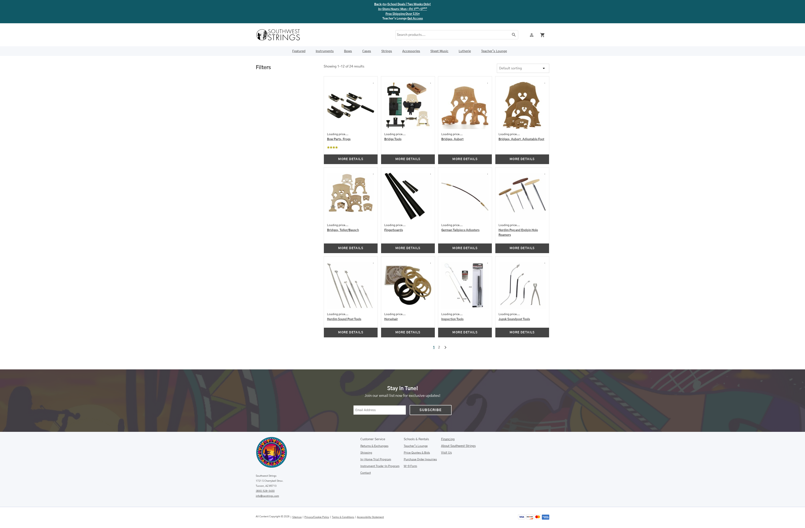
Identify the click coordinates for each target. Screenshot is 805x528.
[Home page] (281, 34)
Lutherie (465, 51)
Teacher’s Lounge (494, 51)
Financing (448, 439)
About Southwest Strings (458, 446)
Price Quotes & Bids (417, 452)
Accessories (411, 51)
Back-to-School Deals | (402, 4)
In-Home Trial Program (375, 459)
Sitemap (297, 517)
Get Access (415, 18)
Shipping (366, 452)
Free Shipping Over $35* (403, 14)
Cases (366, 51)
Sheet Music (439, 51)
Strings (386, 51)
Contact (365, 472)
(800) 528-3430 (265, 491)
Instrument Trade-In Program (380, 466)
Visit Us (446, 452)
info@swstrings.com (267, 496)
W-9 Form (410, 466)
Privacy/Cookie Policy (316, 517)
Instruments (325, 51)
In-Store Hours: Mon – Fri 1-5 (402, 9)
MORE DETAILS (350, 159)
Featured (298, 51)
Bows (348, 51)
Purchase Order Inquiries (420, 459)
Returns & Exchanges (374, 446)
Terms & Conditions (343, 517)
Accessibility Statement (370, 517)
